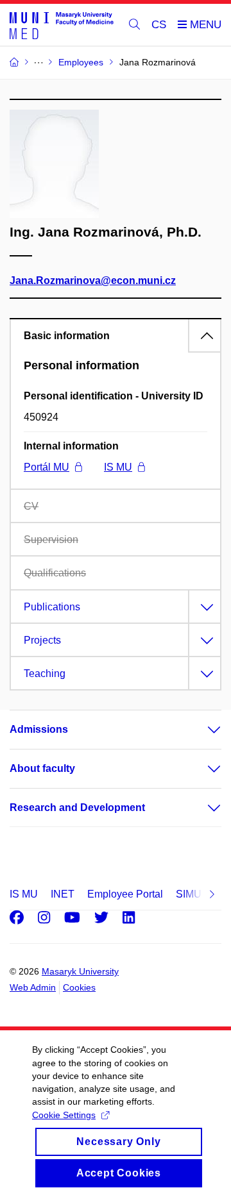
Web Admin (33, 987)
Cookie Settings (64, 1115)
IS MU (118, 467)
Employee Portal (125, 894)
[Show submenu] (201, 729)
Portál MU (46, 467)
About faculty (42, 768)
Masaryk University (80, 971)
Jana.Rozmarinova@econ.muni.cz (93, 280)
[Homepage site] (62, 25)
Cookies (79, 987)
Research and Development (77, 807)
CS (158, 25)
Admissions (39, 729)
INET (62, 894)
